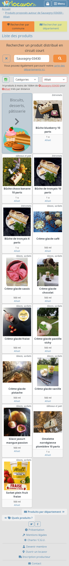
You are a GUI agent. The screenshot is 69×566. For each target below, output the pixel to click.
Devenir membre (36, 546)
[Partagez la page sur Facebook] (38, 524)
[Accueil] (19, 3)
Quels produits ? (22, 518)
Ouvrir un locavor (36, 551)
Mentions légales (36, 535)
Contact (36, 563)
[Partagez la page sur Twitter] (31, 524)
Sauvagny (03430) (50, 85)
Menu (61, 3)
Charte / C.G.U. (36, 540)
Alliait (7, 88)
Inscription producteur (36, 557)
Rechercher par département (52, 26)
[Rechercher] (59, 58)
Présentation (36, 530)
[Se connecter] (47, 4)
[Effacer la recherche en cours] (6, 58)
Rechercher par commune (19, 26)
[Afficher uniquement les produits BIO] (5, 80)
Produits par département (44, 512)
